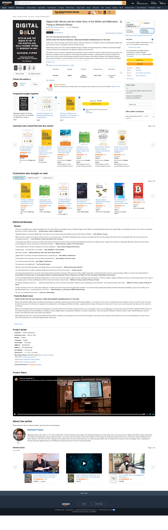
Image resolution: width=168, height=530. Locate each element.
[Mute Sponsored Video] (56, 471)
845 (124, 206)
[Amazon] (7, 2)
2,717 (30, 206)
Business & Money (22, 16)
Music (121, 7)
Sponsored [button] (15, 450)
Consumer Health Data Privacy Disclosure (86, 510)
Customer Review (24, 380)
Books (89, 7)
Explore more (116, 86)
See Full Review (74, 380)
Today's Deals (80, 7)
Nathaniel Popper (53, 27)
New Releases (51, 7)
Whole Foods (70, 7)
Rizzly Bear (139, 70)
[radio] (132, 24)
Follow (35, 84)
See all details (50, 80)
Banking (65, 208)
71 (104, 206)
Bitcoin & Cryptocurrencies (27, 357)
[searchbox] (71, 3)
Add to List (132, 104)
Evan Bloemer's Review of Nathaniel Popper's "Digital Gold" (49, 380)
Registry (115, 7)
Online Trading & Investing (27, 362)
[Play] (14, 414)
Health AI (11, 7)
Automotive (152, 7)
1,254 (49, 206)
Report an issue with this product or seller (61, 65)
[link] (47, 103)
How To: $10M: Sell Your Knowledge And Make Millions (131, 476)
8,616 (68, 206)
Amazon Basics (31, 7)
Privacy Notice (69, 510)
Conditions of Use (59, 510)
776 (86, 206)
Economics (32, 16)
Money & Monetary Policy (42, 16)
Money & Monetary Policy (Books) (29, 359)
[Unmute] (153, 414)
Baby (159, 7)
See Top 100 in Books (46, 355)
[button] (4, 8)
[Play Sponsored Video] (84, 463)
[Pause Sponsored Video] (56, 467)
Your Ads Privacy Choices (105, 510)
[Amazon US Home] (66, 505)
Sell (102, 7)
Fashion (108, 7)
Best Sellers (41, 7)
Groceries (61, 7)
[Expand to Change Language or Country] (89, 504)
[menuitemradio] (150, 414)
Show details (89, 112)
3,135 (143, 202)
